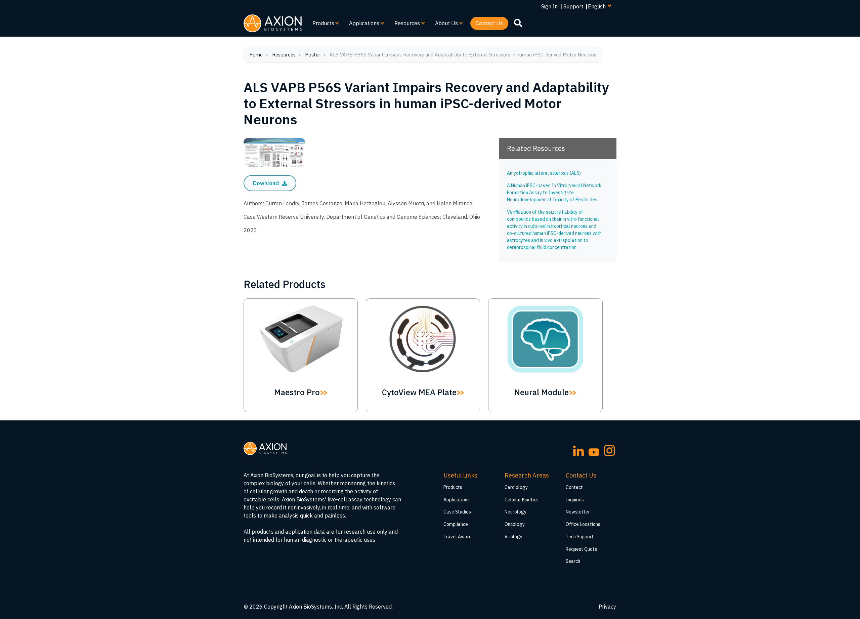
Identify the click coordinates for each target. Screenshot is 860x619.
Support (573, 6)
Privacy (607, 606)
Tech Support (580, 537)
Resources (404, 25)
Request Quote (581, 549)
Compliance (455, 524)
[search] (518, 23)
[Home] (273, 23)
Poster (312, 54)
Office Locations (583, 524)
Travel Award (457, 537)
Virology (513, 537)
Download (266, 183)
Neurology (515, 512)
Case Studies (457, 512)
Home (256, 54)
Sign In (549, 6)
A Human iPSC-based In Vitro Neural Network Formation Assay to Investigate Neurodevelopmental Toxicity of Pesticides (554, 192)
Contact (574, 487)
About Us (444, 25)
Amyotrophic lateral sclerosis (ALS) (544, 173)
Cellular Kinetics (522, 500)
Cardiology (516, 487)
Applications (361, 25)
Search (573, 561)
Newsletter (578, 512)
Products (320, 25)
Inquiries (575, 500)
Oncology (515, 524)
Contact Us (489, 23)
